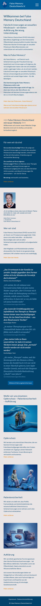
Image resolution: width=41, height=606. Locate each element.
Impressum (12, 599)
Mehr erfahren (9, 181)
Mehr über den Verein (11, 257)
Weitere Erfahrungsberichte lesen (20, 383)
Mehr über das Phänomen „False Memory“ (18, 101)
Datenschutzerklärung (24, 599)
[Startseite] (5, 5)
